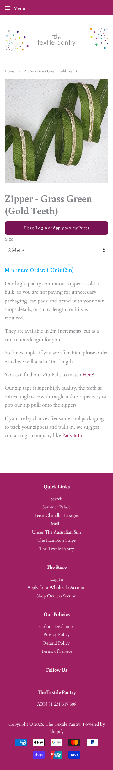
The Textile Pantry (56, 549)
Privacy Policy (56, 635)
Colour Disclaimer (56, 626)
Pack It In (72, 435)
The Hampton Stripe (56, 540)
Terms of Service (56, 651)
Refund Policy (56, 643)
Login (41, 228)
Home (9, 71)
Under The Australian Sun (56, 532)
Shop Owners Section (56, 596)
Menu (18, 9)
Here (88, 374)
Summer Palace (56, 507)
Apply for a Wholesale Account (56, 587)
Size (9, 238)
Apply (58, 228)
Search (56, 499)
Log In (56, 579)
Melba (56, 524)
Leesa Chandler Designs (57, 515)
